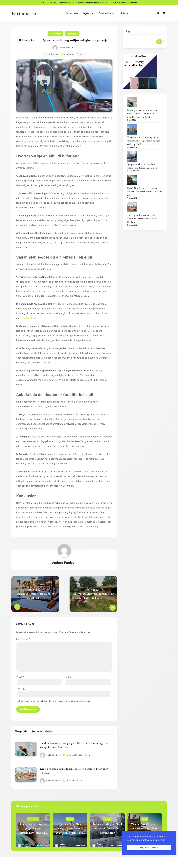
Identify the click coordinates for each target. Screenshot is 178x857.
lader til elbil (30, 318)
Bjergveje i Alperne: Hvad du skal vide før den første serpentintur (143, 166)
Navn (20, 677)
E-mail (70, 677)
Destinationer (106, 13)
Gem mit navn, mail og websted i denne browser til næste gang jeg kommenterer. (55, 701)
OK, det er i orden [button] (149, 847)
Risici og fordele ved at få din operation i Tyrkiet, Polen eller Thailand (141, 218)
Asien (145, 819)
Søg (127, 31)
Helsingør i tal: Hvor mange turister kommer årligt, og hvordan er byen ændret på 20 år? (144, 141)
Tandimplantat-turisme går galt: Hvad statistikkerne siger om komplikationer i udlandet (142, 113)
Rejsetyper (88, 13)
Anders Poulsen (66, 47)
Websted (22, 689)
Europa (70, 819)
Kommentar (23, 639)
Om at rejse (72, 13)
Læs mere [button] (160, 840)
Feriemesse (23, 13)
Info (123, 13)
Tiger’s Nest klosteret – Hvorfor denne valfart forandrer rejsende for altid (144, 191)
